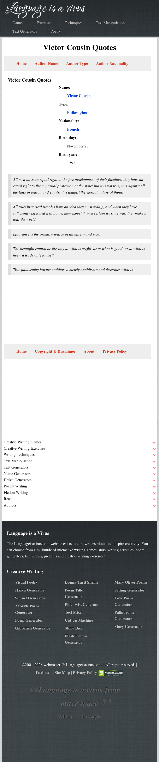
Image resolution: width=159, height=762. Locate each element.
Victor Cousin (79, 95)
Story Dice (73, 628)
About (89, 351)
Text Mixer (74, 612)
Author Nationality (112, 63)
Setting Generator (129, 590)
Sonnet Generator (30, 598)
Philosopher (77, 112)
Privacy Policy (115, 351)
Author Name (46, 63)
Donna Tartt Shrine (81, 582)
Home (21, 63)
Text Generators (24, 31)
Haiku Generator (29, 590)
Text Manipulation (110, 22)
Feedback (44, 672)
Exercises (44, 22)
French (73, 129)
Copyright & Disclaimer (55, 351)
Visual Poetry (26, 582)
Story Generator (128, 626)
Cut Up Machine (79, 620)
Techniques (73, 22)
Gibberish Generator (32, 628)
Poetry (56, 31)
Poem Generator (29, 620)
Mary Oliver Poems (130, 582)
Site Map (62, 672)
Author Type (77, 63)
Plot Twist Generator (82, 604)
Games (17, 22)
